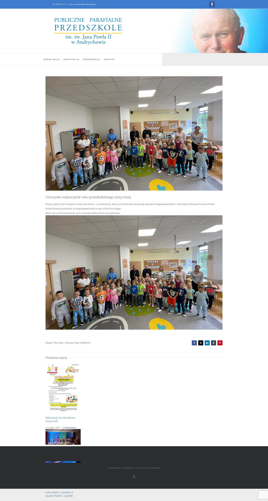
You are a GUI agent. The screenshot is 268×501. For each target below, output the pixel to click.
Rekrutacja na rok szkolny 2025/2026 (67, 450)
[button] (134, 461)
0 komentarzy (69, 457)
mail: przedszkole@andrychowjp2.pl (82, 4)
